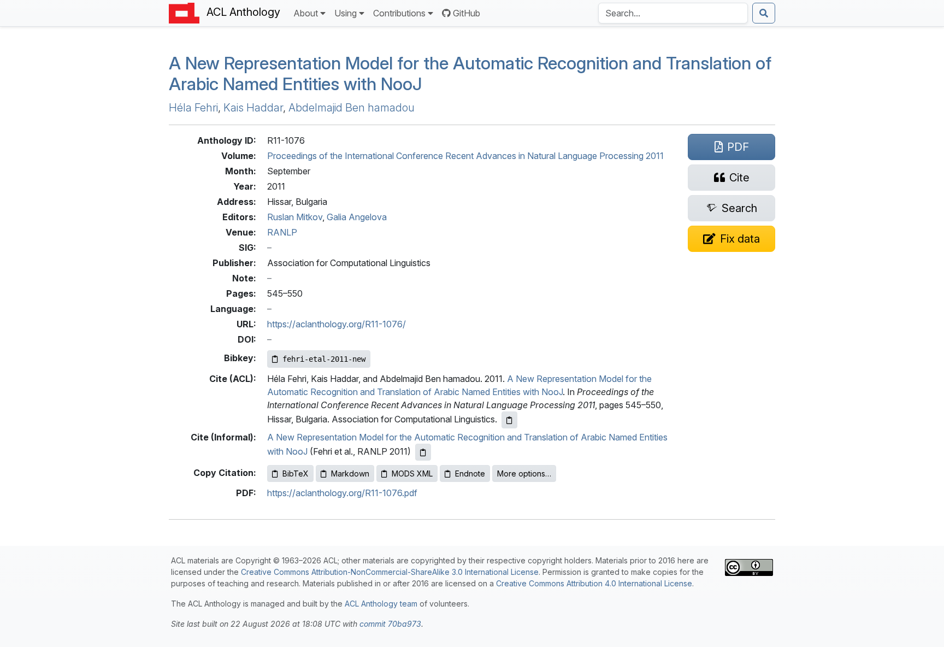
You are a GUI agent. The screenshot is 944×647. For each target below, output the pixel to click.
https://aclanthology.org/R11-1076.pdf (342, 492)
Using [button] (345, 13)
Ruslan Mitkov (294, 216)
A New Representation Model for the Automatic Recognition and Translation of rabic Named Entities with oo (470, 73)
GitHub (466, 13)
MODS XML (412, 473)
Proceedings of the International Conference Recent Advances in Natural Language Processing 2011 (465, 155)
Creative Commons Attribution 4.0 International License (594, 583)
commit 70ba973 (390, 623)
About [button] (305, 13)
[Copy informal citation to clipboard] (423, 452)
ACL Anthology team (381, 603)
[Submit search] (763, 13)
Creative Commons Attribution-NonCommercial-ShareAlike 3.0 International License (390, 572)
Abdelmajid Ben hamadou (351, 107)
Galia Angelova (357, 216)
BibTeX (295, 473)
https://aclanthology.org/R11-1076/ (336, 324)
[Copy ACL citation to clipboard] (509, 419)
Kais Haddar (253, 107)
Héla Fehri (193, 107)
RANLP (282, 232)
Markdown (350, 473)
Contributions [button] (399, 13)
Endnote (470, 473)
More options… (524, 473)
